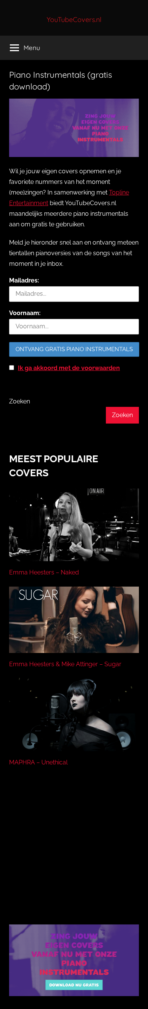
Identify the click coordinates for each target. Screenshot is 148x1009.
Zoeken (19, 401)
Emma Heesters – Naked (44, 572)
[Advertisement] (74, 855)
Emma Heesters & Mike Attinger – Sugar (65, 664)
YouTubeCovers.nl (74, 19)
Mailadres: (24, 280)
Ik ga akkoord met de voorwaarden (69, 368)
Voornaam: (25, 313)
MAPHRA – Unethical (38, 762)
